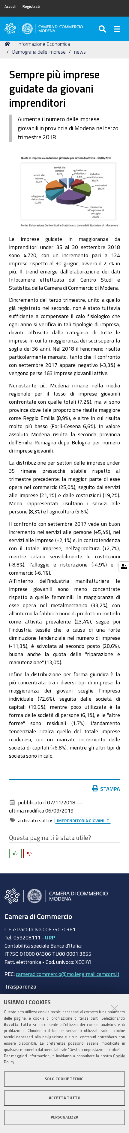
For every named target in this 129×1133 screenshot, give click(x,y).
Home (8, 44)
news (80, 51)
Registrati (31, 6)
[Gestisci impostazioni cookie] (123, 566)
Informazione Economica (43, 43)
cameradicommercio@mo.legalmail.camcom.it (67, 974)
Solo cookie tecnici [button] (65, 1079)
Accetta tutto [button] (64, 1098)
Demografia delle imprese (39, 51)
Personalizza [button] (64, 1117)
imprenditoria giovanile (83, 821)
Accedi (10, 6)
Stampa (110, 788)
